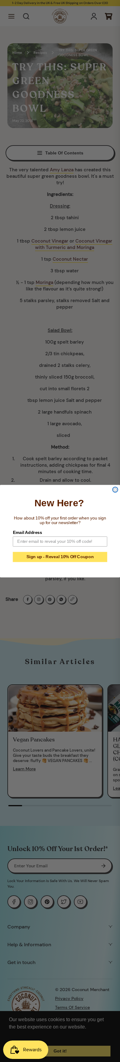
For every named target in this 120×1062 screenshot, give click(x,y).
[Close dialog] (115, 489)
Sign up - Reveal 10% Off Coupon (60, 556)
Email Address (27, 532)
